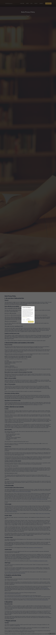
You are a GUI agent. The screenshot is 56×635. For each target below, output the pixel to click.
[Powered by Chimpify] (52, 633)
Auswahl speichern (24, 321)
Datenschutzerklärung (24, 317)
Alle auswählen (31, 321)
